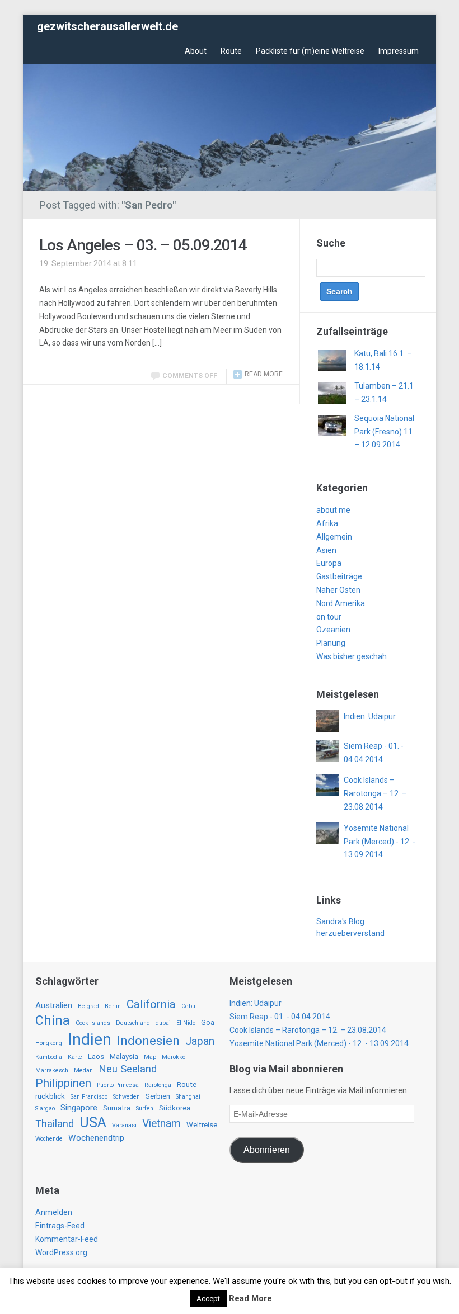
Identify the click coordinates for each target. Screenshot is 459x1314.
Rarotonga (157, 1085)
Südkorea (174, 1108)
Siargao (45, 1108)
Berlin (113, 1006)
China (52, 1020)
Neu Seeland (128, 1069)
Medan (83, 1070)
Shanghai (188, 1096)
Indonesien (148, 1040)
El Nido (185, 1023)
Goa (207, 1022)
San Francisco (89, 1096)
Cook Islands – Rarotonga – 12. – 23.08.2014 (375, 793)
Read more (264, 374)
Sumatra (116, 1108)
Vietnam (161, 1123)
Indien (89, 1039)
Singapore (78, 1108)
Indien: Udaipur (370, 716)
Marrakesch (51, 1070)
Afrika (327, 523)
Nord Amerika (340, 603)
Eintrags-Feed (60, 1225)
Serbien (158, 1096)
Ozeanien (333, 629)
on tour (328, 616)
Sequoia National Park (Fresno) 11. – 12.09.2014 (384, 432)
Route (231, 50)
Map (150, 1057)
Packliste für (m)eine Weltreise (310, 50)
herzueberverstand (350, 933)
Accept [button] (208, 1298)
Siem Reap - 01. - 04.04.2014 (280, 1016)
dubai (163, 1023)
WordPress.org (61, 1252)
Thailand (54, 1124)
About (196, 50)
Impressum (398, 50)
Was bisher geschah (351, 656)
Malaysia (124, 1056)
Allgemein (334, 536)
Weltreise (201, 1125)
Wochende (49, 1138)
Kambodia (48, 1057)
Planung (330, 643)
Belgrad (88, 1006)
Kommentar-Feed (66, 1239)
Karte (75, 1057)
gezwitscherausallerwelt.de (107, 26)
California (151, 1004)
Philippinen (63, 1083)
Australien (53, 1005)
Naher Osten (338, 589)
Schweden (126, 1096)
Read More (250, 1298)
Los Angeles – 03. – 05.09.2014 (143, 245)
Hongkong (48, 1043)
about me (333, 509)
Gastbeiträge (339, 576)
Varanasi (124, 1125)
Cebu (188, 1006)
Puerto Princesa (118, 1085)
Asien (326, 550)
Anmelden (53, 1212)
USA (92, 1122)
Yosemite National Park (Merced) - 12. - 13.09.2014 (379, 841)
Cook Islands (93, 1023)
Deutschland (133, 1023)
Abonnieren (266, 1150)
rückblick (50, 1096)
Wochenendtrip (96, 1138)
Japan (199, 1041)
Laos (96, 1056)
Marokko (173, 1057)
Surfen (144, 1108)
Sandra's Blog (340, 921)
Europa (328, 563)
